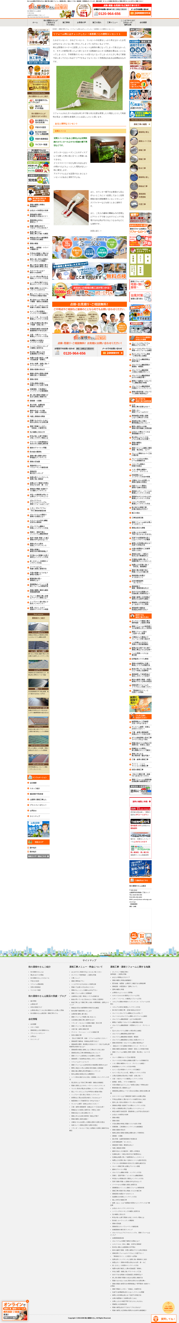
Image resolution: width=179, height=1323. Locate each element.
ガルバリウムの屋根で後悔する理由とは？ (38, 515)
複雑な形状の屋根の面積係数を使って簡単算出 (39, 374)
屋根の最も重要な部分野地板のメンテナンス (38, 456)
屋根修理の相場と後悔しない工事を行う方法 (140, 416)
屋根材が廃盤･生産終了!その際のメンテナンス (39, 489)
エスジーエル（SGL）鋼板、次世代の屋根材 (126, 1244)
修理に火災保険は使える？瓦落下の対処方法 (142, 544)
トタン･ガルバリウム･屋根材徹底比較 (38, 509)
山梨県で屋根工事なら (38, 799)
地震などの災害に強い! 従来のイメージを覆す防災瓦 (129, 1160)
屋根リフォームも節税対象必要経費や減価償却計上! (142, 780)
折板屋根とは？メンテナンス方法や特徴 (141, 476)
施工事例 (66, 22)
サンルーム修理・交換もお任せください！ (141, 728)
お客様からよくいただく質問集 (122, 992)
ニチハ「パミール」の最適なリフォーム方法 (126, 998)
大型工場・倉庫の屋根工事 (80, 1029)
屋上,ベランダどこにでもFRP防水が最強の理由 (39, 295)
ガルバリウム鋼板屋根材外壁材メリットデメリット (142, 387)
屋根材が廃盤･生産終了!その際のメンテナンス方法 (128, 1105)
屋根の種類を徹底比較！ (137, 443)
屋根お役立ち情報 (138, 528)
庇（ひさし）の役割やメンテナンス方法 (39, 562)
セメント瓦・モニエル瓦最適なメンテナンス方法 (39, 318)
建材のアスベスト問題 (38, 448)
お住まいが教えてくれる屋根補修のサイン (141, 432)
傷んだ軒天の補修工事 (119, 1200)
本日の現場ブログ (36, 1007)
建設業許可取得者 (36, 794)
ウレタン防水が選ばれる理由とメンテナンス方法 (39, 277)
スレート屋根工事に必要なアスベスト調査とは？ (39, 597)
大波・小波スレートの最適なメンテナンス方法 (39, 335)
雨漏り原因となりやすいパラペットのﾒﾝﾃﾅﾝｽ (39, 289)
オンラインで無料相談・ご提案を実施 (83, 975)
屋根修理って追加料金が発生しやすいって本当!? (141, 675)
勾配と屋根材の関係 (37, 416)
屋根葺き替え (144, 132)
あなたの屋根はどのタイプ (121, 977)
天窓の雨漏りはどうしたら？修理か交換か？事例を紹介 (130, 1085)
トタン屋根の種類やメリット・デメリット (140, 470)
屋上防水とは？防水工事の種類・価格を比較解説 (39, 300)
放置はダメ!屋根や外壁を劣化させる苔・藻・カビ (39, 484)
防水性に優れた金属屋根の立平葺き (123, 1247)
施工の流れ (97, 22)
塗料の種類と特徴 (140, 802)
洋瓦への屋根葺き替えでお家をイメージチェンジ (39, 495)
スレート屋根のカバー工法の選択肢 (142, 454)
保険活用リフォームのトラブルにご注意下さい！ (128, 1253)
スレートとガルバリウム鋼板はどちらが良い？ (141, 344)
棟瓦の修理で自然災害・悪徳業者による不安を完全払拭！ (131, 1111)
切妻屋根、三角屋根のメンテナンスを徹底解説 (39, 390)
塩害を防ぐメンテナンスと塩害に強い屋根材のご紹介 (129, 1259)
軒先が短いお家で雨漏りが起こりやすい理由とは (39, 437)
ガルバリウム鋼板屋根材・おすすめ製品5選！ (127, 1019)
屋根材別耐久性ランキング (36, 472)
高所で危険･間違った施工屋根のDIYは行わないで (39, 539)
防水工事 (142, 168)
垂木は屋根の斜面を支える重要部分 (83, 1074)
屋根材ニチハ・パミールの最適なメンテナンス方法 (142, 492)
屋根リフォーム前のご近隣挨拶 (81, 993)
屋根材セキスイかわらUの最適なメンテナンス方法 (141, 497)
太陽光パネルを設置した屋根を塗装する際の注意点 (88, 1122)
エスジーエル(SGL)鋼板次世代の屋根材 (39, 521)
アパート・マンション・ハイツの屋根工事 (85, 1032)
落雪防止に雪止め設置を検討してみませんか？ (86, 1097)
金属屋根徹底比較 (118, 1238)
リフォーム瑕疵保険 (37, 984)
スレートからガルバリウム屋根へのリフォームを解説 (142, 349)
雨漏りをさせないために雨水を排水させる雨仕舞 (39, 421)
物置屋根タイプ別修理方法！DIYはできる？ (140, 722)
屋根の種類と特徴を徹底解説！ (37, 205)
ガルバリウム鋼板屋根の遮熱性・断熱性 (141, 365)
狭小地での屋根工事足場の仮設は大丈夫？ (140, 508)
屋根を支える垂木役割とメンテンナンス (38, 544)
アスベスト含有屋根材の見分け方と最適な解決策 (39, 443)
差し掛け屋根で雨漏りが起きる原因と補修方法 (127, 1277)
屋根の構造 (34, 243)
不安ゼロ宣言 (34, 981)
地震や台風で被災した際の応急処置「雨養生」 (39, 358)
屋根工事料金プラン (77, 981)
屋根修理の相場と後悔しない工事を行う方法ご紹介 (88, 1049)
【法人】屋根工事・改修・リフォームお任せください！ (89, 1038)
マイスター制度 (35, 990)
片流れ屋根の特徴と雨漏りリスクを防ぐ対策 (39, 384)
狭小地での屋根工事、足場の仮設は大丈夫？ (126, 1010)
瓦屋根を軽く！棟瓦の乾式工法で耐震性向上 (126, 1154)
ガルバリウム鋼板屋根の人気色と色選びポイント (128, 1040)
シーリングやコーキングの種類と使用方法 (39, 347)
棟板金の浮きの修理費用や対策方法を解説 (39, 238)
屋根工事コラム (64, 29)
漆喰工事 (142, 150)
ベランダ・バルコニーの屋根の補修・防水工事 (86, 1023)
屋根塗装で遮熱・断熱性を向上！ (123, 1145)
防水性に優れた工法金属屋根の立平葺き (37, 353)
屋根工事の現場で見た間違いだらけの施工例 (140, 571)
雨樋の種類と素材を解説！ (80, 1119)
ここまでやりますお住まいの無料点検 (128, 22)
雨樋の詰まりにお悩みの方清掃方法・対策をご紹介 (142, 744)
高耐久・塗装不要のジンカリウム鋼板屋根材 (39, 533)
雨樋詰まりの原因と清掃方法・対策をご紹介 (85, 1110)
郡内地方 (33, 852)
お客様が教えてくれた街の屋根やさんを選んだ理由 (47, 1010)
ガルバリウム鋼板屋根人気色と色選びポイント (141, 371)
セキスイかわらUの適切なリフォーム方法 (125, 995)
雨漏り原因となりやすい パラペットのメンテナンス (88, 1085)
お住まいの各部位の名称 (39, 210)
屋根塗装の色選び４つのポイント (138, 576)
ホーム (35, 22)
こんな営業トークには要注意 (140, 654)
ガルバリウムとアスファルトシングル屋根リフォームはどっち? (39, 502)
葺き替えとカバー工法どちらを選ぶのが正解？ (141, 438)
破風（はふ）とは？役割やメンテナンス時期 (39, 608)
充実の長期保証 (35, 987)
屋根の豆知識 (35, 461)
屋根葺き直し (144, 177)
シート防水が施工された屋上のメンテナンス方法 (39, 283)
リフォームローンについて (80, 1062)
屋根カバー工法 (145, 141)
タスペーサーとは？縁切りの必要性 (37, 271)
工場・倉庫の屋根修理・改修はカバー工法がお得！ (142, 733)
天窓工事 (142, 204)
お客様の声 (81, 22)
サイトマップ (35, 816)
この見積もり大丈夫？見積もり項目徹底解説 (140, 643)
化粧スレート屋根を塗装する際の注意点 (139, 486)
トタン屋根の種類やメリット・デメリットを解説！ (129, 1063)
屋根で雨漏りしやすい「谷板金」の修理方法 (38, 427)
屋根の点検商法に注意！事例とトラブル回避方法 (141, 664)
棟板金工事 (143, 186)
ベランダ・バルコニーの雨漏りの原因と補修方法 (39, 306)
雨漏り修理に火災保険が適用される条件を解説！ (141, 598)
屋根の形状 (34, 379)
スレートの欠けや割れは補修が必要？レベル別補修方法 (130, 1060)
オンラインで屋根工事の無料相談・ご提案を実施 (141, 622)
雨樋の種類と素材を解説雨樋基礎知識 (39, 591)
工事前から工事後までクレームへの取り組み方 (141, 638)
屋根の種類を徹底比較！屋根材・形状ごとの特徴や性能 (130, 1049)
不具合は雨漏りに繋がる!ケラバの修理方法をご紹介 (129, 1099)
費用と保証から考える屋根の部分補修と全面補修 (87, 1068)
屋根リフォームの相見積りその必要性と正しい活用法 (142, 627)
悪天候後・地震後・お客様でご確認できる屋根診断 (129, 983)
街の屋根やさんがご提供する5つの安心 (51, 22)
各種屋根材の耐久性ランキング (122, 1229)
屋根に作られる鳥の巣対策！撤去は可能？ (85, 1116)
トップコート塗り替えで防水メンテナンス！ (39, 602)
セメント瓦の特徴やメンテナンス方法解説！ (39, 312)
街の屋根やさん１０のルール (39, 978)
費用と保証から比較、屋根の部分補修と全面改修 (142, 427)
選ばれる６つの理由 (37, 975)
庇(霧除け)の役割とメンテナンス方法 (37, 341)
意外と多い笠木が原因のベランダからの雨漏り (39, 260)
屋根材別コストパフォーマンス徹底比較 (39, 466)
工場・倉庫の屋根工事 (140, 759)
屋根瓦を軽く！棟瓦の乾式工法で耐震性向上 (140, 555)
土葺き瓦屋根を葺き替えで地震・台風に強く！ (39, 324)
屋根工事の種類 (140, 124)
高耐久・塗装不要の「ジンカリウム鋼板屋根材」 (128, 1175)
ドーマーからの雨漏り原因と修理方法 (38, 568)
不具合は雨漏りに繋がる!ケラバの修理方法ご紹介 (39, 254)
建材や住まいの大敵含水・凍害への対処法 (38, 411)
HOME (55, 29)
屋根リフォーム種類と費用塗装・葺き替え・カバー (142, 449)
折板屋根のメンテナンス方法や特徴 (123, 1066)
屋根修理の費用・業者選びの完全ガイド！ (39, 215)
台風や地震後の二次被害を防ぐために (141, 549)
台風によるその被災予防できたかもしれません (142, 533)
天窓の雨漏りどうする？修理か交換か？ (39, 573)
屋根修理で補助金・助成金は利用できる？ (140, 608)
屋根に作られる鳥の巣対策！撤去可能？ (141, 754)
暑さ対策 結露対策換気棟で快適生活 (37, 405)
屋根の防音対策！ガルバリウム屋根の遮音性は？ (142, 392)
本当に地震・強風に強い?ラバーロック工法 (39, 364)
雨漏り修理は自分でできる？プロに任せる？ (39, 227)
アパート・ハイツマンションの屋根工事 (140, 765)
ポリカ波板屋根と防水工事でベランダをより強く (142, 738)
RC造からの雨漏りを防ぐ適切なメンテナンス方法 (39, 556)
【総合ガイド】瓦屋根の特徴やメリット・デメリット (129, 1046)
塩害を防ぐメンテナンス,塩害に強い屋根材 (39, 478)
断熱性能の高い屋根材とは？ (36, 579)
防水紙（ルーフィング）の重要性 (123, 1220)
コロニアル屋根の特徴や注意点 (138, 465)
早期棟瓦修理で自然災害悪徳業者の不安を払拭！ (39, 329)
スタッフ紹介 (35, 788)
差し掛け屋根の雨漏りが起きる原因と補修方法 (39, 396)
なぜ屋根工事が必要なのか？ (141, 406)
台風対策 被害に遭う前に (79, 1014)
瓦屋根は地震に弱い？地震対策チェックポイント (142, 560)
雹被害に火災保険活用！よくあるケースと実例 (141, 603)
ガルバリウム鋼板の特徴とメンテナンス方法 (39, 527)
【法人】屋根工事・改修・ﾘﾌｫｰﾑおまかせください (142, 775)
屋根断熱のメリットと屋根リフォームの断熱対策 (39, 585)
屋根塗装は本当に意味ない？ (36, 221)
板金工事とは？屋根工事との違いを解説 (39, 232)
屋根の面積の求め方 (37, 369)
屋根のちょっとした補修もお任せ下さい (84, 990)
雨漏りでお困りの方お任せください (83, 987)
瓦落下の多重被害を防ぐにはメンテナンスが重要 (141, 538)
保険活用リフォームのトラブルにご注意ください (142, 686)
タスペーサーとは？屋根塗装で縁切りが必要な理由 (129, 1096)
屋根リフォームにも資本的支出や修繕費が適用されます (89, 1065)
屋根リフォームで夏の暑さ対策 (81, 1026)
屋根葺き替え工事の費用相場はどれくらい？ (141, 422)
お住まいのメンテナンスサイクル (123, 1208)
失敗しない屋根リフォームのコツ (140, 411)
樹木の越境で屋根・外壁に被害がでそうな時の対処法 (142, 680)
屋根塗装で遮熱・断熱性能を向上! (140, 587)
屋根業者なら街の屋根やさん (39, 1030)
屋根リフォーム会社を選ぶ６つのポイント (142, 523)
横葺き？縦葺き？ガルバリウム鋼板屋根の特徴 (142, 382)
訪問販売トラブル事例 (140, 659)
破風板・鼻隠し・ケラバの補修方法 (123, 1082)
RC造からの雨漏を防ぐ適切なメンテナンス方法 (127, 1178)
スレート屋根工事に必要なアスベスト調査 (126, 1166)
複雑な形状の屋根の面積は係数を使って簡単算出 (128, 1133)
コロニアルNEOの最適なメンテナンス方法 (141, 503)
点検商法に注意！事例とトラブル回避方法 (85, 996)
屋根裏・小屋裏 (36, 401)
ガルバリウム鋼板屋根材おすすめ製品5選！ (141, 376)
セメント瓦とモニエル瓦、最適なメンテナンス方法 (129, 1072)
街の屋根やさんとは (37, 972)
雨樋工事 (142, 159)
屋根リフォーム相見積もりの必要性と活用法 (85, 1056)
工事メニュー (112, 22)
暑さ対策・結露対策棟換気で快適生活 (124, 1139)
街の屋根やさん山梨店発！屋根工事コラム (44, 1013)
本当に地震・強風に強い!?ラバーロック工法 (126, 1271)
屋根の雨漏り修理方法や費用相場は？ (39, 550)
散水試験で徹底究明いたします (81, 1011)
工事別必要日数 (137, 518)
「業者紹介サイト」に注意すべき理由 (140, 691)
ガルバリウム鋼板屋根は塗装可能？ (141, 360)
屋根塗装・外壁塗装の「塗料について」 (125, 986)
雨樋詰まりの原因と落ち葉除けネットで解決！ (142, 749)
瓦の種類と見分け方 (37, 432)
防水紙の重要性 (36, 452)
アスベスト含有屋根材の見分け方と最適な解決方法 (129, 1163)
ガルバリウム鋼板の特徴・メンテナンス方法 (126, 1172)
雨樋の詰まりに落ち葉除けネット (82, 1113)
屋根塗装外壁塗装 (142, 195)
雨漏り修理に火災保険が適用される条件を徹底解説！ (129, 1310)
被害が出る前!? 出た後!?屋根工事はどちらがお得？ (142, 649)
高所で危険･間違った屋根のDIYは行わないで (127, 1181)
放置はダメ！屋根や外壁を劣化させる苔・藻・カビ (129, 1262)
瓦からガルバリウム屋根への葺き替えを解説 (141, 355)
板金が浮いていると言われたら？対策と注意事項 (142, 669)
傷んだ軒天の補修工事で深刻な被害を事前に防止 (39, 266)
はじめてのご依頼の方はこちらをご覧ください (86, 972)
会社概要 (143, 22)
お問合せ (33, 811)
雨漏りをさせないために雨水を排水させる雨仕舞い (129, 1280)
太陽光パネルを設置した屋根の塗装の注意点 (141, 481)
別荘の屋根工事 (137, 769)
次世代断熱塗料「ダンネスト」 (137, 582)
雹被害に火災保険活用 (119, 1304)
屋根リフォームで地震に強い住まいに (83, 1017)
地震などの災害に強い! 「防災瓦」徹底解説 (140, 565)
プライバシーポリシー (38, 805)
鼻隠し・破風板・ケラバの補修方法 (39, 248)
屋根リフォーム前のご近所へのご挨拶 (139, 632)
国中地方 (33, 848)
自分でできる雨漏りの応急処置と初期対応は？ (141, 592)
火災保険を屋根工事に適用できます (83, 1020)
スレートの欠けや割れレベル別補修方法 (140, 459)
